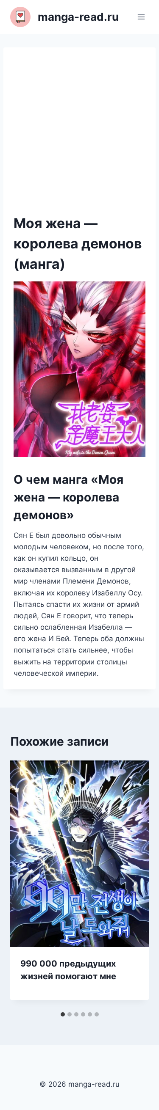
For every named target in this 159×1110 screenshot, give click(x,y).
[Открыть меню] (141, 16)
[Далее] (133, 884)
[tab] (63, 1014)
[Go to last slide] (25, 884)
